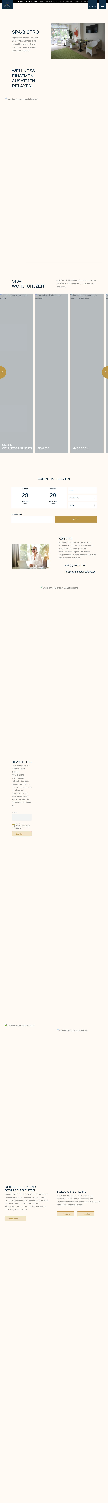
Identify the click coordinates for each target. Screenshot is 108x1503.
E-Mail (14, 812)
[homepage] (7, 4)
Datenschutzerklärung (22, 825)
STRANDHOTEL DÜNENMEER (85, 1)
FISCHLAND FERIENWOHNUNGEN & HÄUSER (56, 1)
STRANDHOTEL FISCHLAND (27, 1)
